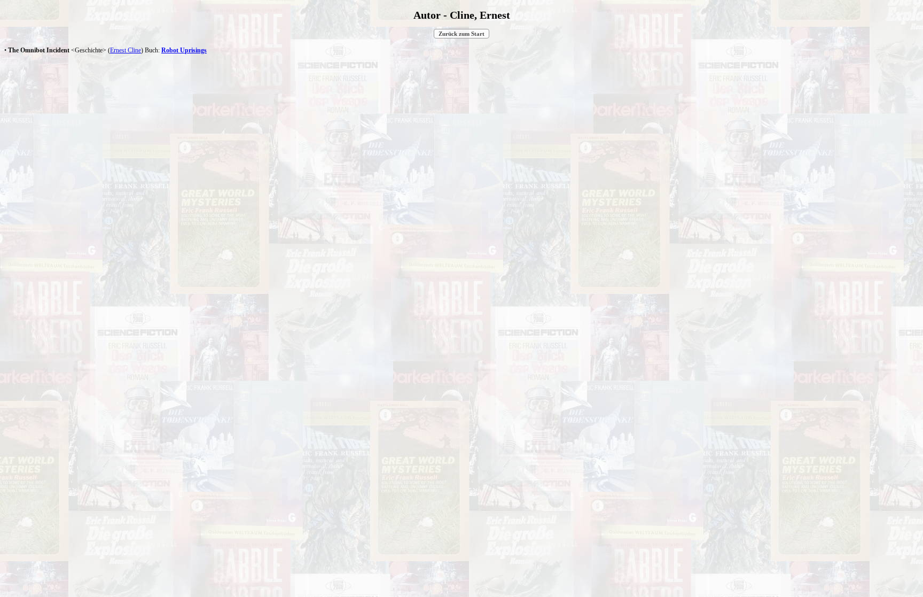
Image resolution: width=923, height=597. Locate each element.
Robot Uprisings (184, 50)
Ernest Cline (125, 50)
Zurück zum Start (461, 33)
